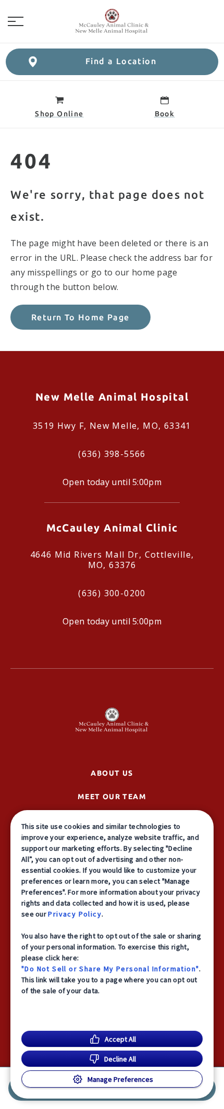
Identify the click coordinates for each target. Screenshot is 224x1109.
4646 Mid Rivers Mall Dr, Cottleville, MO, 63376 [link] (112, 559)
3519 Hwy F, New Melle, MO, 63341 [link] (112, 425)
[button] (15, 21)
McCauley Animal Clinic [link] (112, 528)
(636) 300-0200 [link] (112, 593)
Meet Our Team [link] (112, 796)
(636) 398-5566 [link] (112, 454)
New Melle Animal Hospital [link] (112, 397)
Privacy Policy (75, 914)
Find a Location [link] (120, 61)
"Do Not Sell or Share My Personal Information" (110, 968)
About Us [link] (112, 773)
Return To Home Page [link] (80, 317)
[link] (112, 21)
